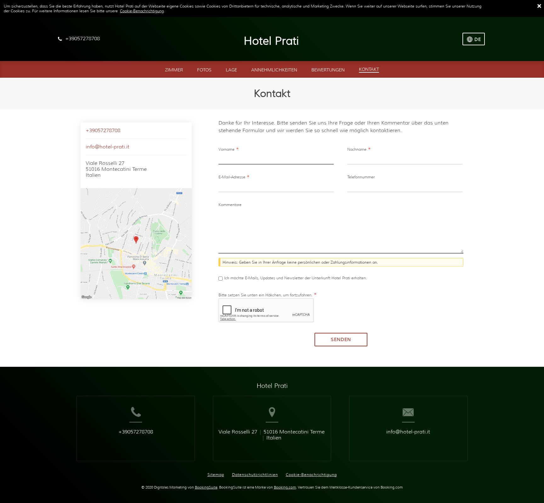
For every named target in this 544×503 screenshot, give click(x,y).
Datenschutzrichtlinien (255, 474)
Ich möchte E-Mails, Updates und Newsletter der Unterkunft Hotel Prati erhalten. (295, 278)
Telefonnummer (361, 177)
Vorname (228, 149)
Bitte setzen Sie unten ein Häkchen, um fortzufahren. (267, 295)
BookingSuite (206, 487)
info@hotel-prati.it (107, 147)
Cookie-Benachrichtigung (142, 10)
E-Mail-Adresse (234, 177)
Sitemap (215, 474)
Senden (341, 339)
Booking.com (285, 487)
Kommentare (229, 204)
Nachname (359, 149)
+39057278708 (103, 130)
